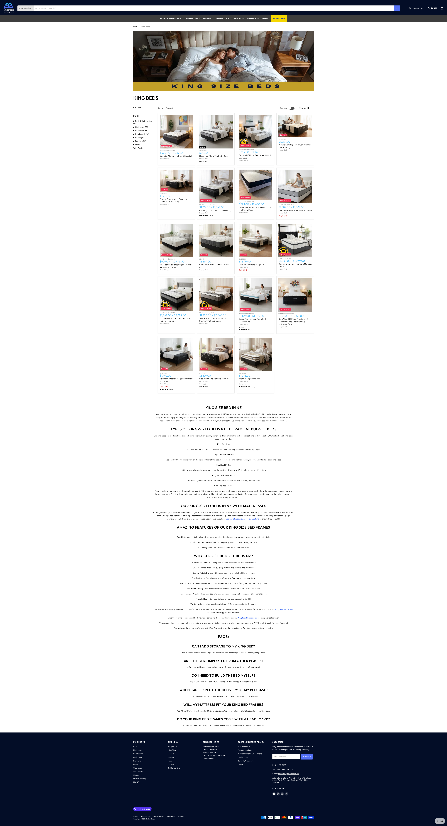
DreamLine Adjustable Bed (214, 755)
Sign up (307, 756)
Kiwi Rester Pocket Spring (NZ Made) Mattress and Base (175, 265)
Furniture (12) (140, 141)
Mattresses (192, 18)
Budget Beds (164, 158)
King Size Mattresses (218, 628)
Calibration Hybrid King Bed (251, 264)
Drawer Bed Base (210, 749)
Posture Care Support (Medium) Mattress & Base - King (173, 200)
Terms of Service (158, 816)
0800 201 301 (287, 769)
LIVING (136, 782)
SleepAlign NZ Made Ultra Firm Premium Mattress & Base (212, 319)
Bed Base (207, 18)
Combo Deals (208, 758)
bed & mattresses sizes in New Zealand (242, 519)
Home (136, 27)
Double (171, 754)
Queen (171, 757)
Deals (265, 18)
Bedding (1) (139, 137)
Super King (172, 764)
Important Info (145, 816)
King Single (172, 750)
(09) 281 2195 (417, 8)
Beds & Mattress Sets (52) (142, 122)
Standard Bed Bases (211, 746)
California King (174, 768)
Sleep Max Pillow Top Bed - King (213, 156)
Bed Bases (137, 757)
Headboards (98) (142, 134)
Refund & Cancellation (247, 761)
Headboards (223, 18)
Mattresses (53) (141, 127)
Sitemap (181, 816)
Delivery (241, 764)
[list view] (312, 108)
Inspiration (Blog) (140, 778)
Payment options (245, 750)
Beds (135, 746)
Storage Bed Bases (210, 752)
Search (135, 816)
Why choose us (244, 746)
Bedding (238, 18)
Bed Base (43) (141, 130)
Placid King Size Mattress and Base (214, 378)
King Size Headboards (247, 618)
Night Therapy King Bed (249, 378)
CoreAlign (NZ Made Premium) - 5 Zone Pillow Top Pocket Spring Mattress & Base (293, 321)
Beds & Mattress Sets (171, 18)
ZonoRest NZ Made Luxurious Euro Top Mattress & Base (175, 319)
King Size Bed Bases (284, 609)
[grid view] (308, 108)
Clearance (137, 768)
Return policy (170, 816)
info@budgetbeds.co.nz (288, 773)
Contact (136, 775)
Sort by (161, 108)
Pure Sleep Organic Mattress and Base (295, 210)
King (170, 761)
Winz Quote (279, 18)
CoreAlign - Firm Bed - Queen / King (215, 210)
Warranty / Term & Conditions (250, 754)
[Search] (397, 8)
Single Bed (172, 746)
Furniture (252, 18)
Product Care (243, 757)
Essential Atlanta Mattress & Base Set (176, 156)
